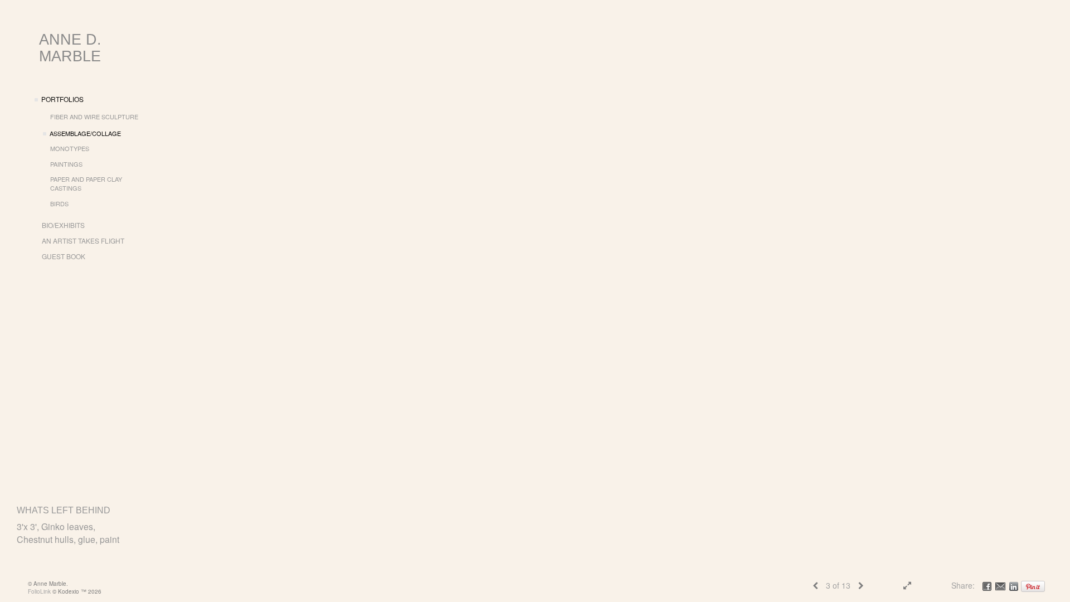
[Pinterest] (1033, 585)
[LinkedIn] (1013, 585)
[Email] (1000, 585)
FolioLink (39, 591)
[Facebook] (987, 585)
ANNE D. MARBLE (70, 48)
